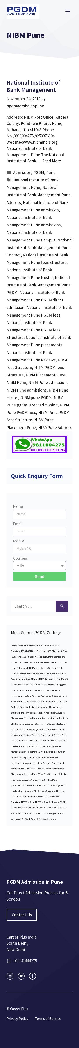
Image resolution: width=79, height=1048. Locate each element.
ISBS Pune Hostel (19, 662)
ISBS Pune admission (32, 656)
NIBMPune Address (55, 427)
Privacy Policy (17, 1018)
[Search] (62, 606)
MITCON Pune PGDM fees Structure (39, 818)
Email (17, 524)
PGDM (38, 172)
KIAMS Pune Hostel (38, 684)
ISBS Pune (16, 656)
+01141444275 (25, 960)
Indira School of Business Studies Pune (30, 645)
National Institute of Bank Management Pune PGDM (39, 285)
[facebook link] (32, 976)
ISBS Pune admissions (54, 656)
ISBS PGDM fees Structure (33, 651)
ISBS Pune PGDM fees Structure (42, 668)
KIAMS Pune (31, 679)
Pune (51, 172)
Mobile (18, 541)
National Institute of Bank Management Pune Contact (39, 247)
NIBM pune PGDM (36, 397)
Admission (22, 172)
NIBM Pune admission (47, 382)
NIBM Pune (16, 382)
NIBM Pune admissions (27, 390)
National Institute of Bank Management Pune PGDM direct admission (36, 300)
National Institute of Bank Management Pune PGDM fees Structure (33, 330)
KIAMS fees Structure (43, 673)
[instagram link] (10, 976)
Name (18, 506)
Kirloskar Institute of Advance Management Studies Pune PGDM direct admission (38, 757)
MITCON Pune (27, 802)
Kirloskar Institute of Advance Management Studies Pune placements (39, 780)
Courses (20, 558)
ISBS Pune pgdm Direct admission (45, 662)
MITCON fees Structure (44, 791)
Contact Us (22, 914)
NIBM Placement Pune (45, 374)
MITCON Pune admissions (40, 807)
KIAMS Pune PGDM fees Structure (44, 690)
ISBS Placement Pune (57, 651)
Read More (51, 160)
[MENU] (68, 11)
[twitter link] (21, 976)
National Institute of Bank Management (33, 86)
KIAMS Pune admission (49, 679)
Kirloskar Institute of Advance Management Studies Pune (39, 695)
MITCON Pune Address (46, 802)
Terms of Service (48, 1018)
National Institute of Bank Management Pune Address (39, 195)
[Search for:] (33, 606)
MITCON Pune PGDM (28, 813)
